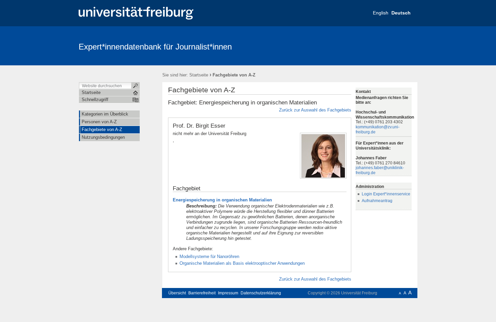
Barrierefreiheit (202, 293)
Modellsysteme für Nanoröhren (209, 256)
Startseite (198, 74)
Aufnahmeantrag (377, 200)
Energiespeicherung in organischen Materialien (222, 199)
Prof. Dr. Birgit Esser (199, 125)
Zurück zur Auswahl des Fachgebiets (315, 109)
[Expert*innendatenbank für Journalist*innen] (384, 45)
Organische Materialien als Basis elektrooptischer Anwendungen (242, 263)
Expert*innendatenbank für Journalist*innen (155, 46)
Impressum (228, 293)
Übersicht (177, 293)
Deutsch (401, 12)
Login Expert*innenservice (386, 194)
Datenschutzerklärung (261, 293)
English (380, 12)
